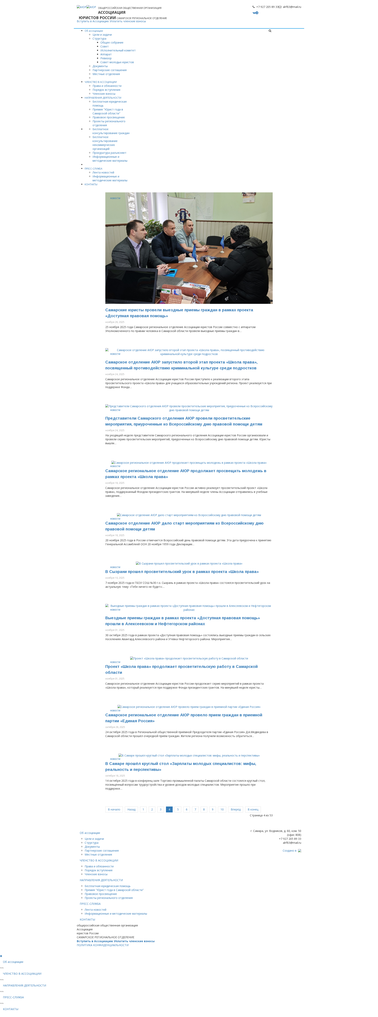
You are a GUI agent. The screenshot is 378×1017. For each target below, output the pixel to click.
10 (222, 809)
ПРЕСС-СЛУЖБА (93, 168)
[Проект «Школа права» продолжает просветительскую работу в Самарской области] (189, 658)
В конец (253, 809)
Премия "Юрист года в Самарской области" (108, 111)
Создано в (289, 850)
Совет (104, 46)
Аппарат (106, 54)
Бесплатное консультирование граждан (111, 131)
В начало (114, 809)
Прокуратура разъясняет (109, 153)
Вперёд (236, 809)
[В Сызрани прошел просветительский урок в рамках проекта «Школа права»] (189, 563)
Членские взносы (104, 93)
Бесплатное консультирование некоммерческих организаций (105, 143)
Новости (115, 198)
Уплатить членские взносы (128, 21)
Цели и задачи (102, 34)
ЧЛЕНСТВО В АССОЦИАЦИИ (101, 82)
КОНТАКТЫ (91, 184)
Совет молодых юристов (117, 62)
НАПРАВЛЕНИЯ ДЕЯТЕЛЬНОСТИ (103, 97)
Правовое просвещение (109, 117)
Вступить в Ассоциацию (93, 21)
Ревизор (106, 58)
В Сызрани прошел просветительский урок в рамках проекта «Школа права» (182, 571)
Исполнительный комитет (118, 50)
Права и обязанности (107, 86)
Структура (99, 38)
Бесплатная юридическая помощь (108, 886)
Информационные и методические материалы (110, 158)
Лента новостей (103, 172)
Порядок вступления (106, 90)
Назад (131, 809)
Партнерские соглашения (110, 70)
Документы (100, 66)
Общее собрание (111, 42)
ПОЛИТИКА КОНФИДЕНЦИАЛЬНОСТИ (103, 945)
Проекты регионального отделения (109, 898)
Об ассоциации (94, 30)
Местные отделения (106, 74)
